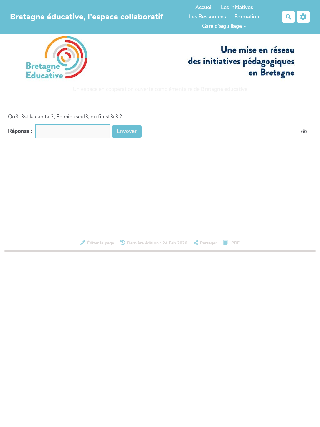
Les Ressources (207, 16)
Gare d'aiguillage (222, 26)
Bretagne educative (224, 89)
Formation (246, 16)
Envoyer (127, 131)
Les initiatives (237, 7)
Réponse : (21, 131)
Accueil (203, 7)
